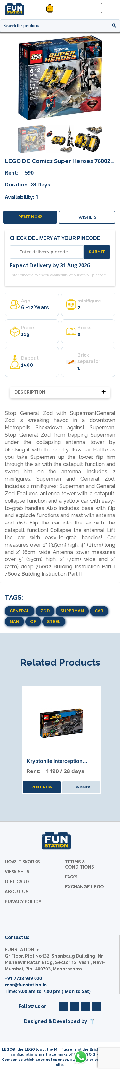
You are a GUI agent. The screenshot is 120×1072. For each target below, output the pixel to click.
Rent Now (30, 216)
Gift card (17, 881)
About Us (16, 891)
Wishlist (88, 217)
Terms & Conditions (79, 864)
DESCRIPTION (29, 392)
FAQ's (71, 876)
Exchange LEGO (84, 886)
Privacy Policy (23, 901)
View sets (17, 871)
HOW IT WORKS (22, 861)
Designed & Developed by (56, 1022)
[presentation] (8, 77)
